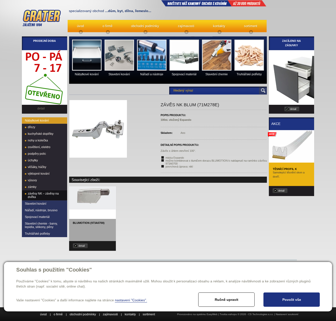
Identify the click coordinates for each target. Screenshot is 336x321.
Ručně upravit (226, 300)
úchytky (33, 160)
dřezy (31, 127)
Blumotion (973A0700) (89, 222)
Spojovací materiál (37, 217)
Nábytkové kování (37, 120)
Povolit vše (291, 300)
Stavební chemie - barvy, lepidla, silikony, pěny (41, 225)
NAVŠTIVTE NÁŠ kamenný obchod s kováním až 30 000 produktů (214, 3)
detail (81, 245)
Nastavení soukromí (287, 314)
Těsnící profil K (285, 169)
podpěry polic (37, 153)
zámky (32, 187)
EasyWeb (212, 314)
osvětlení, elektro (39, 147)
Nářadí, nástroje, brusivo (41, 210)
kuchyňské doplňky (40, 134)
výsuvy (32, 180)
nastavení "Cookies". (131, 300)
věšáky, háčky (37, 167)
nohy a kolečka (38, 140)
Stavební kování (35, 203)
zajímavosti (186, 26)
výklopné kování (38, 173)
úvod (80, 26)
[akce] (291, 161)
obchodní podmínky (145, 26)
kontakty (219, 26)
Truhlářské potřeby (37, 233)
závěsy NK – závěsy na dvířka (43, 195)
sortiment (250, 26)
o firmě (107, 26)
